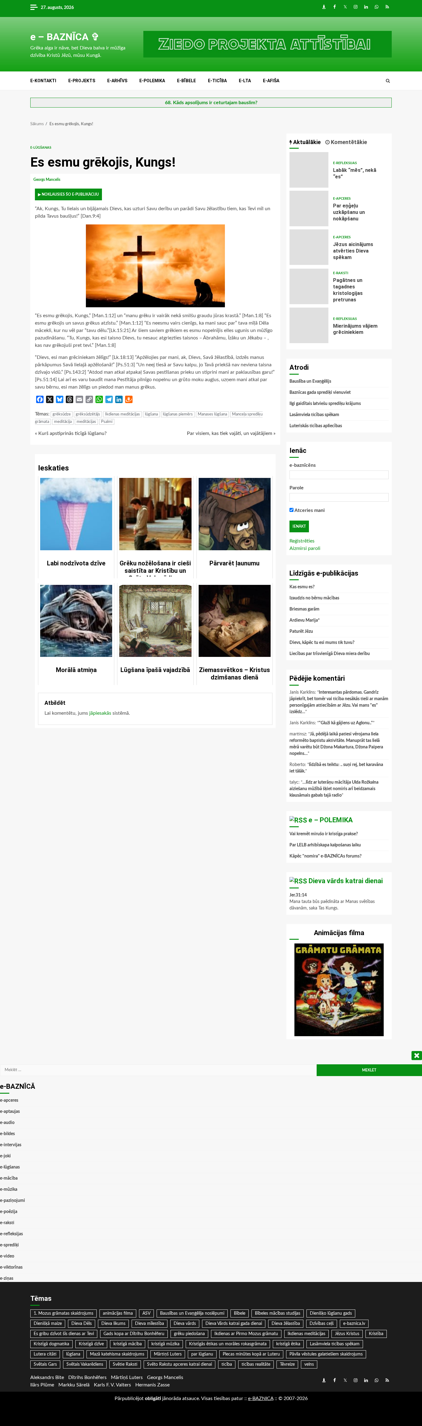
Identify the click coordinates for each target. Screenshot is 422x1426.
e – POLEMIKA (331, 820)
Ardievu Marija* (304, 620)
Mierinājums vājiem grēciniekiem (308, 325)
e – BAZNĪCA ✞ (64, 37)
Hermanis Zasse (152, 1384)
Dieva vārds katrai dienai (346, 881)
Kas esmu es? (301, 587)
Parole (296, 487)
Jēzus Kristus (347, 1334)
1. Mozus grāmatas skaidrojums (63, 1313)
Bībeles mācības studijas (277, 1313)
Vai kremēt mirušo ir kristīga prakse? (323, 834)
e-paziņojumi (12, 1200)
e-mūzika (8, 1189)
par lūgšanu (202, 1354)
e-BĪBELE (186, 80)
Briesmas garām (304, 609)
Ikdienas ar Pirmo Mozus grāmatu (246, 1334)
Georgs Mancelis (47, 179)
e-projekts (81, 80)
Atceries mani (309, 510)
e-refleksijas (345, 163)
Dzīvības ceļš (322, 1324)
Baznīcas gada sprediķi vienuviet (320, 392)
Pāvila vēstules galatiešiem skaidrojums (326, 1354)
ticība (227, 1364)
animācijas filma (118, 1313)
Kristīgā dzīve (91, 1344)
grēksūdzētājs (88, 414)
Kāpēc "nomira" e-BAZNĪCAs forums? (325, 856)
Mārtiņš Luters (168, 1354)
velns (309, 1364)
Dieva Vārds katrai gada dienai (233, 1324)
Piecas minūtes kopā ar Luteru (251, 1354)
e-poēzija (8, 1212)
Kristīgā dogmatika (51, 1344)
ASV (146, 1313)
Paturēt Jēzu (301, 631)
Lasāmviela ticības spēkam (314, 415)
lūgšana (151, 414)
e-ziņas (6, 1278)
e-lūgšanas (40, 147)
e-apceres (342, 198)
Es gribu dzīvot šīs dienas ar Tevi (64, 1334)
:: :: (260, 1398)
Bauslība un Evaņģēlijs (310, 381)
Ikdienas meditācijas (122, 414)
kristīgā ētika (288, 1344)
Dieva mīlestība (149, 1324)
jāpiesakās (100, 713)
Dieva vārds (185, 1324)
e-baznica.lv (354, 1324)
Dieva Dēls (81, 1324)
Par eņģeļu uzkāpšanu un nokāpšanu (308, 208)
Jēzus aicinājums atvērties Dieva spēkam (308, 247)
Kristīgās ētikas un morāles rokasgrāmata (228, 1344)
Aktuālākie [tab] (306, 142)
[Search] (388, 81)
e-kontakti (43, 80)
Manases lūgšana (212, 414)
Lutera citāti (45, 1354)
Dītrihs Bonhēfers (87, 1377)
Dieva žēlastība (286, 1324)
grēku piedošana (189, 1334)
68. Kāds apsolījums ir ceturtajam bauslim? (211, 102)
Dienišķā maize (48, 1324)
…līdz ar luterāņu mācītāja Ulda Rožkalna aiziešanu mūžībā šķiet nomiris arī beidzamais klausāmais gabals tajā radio (333, 789)
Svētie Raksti (125, 1364)
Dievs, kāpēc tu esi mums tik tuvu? (321, 643)
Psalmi (106, 422)
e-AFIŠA (271, 80)
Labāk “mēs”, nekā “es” (308, 170)
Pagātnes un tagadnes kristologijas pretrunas (308, 286)
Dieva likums (113, 1324)
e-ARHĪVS (117, 80)
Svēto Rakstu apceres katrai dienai (179, 1364)
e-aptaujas (10, 1111)
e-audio (7, 1123)
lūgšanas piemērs (178, 414)
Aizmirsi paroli (304, 548)
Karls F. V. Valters (112, 1384)
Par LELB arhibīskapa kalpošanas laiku (325, 845)
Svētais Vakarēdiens (84, 1364)
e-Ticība (217, 80)
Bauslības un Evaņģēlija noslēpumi (192, 1313)
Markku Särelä (74, 1384)
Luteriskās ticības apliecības (315, 426)
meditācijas (86, 422)
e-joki (5, 1156)
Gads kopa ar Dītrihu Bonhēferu (133, 1334)
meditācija (63, 422)
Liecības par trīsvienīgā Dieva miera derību (329, 654)
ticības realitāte (256, 1364)
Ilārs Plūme (42, 1384)
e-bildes (7, 1134)
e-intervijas (10, 1145)
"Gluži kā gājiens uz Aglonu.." (346, 723)
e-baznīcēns (302, 465)
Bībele (239, 1313)
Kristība (376, 1334)
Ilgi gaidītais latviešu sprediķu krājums (325, 404)
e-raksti (340, 273)
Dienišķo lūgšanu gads (331, 1313)
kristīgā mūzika (165, 1344)
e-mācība (9, 1178)
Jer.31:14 (298, 895)
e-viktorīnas (11, 1267)
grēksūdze (62, 414)
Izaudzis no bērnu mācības (314, 598)
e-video (7, 1256)
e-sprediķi (9, 1245)
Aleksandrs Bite (47, 1377)
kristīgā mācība (127, 1344)
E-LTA (245, 80)
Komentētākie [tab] (348, 142)
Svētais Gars (45, 1364)
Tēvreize (287, 1364)
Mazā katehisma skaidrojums (117, 1354)
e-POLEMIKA (152, 80)
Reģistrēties (301, 540)
